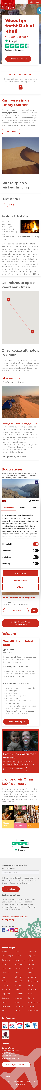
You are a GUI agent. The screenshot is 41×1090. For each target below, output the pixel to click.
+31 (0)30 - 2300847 (17, 1065)
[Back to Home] (8, 5)
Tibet (30, 994)
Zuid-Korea (33, 1011)
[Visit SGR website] (5, 1025)
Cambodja (6, 969)
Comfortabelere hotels (13, 382)
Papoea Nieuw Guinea (31, 960)
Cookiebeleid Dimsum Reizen (15, 917)
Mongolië (19, 994)
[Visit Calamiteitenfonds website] (27, 1025)
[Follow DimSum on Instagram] (12, 930)
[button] (6, 205)
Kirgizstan (19, 964)
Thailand (32, 990)
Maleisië (18, 981)
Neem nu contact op (15, 769)
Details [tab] (22, 507)
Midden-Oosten (18, 987)
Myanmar (19, 998)
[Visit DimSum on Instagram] (5, 1076)
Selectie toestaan (20, 580)
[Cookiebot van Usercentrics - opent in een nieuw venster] (29, 501)
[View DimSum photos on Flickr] (8, 930)
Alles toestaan (20, 573)
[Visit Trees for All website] (34, 1025)
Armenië (5, 952)
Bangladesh (7, 960)
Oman (17, 1011)
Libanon (18, 977)
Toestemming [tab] (8, 507)
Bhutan (5, 964)
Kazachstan (20, 960)
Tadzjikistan (33, 981)
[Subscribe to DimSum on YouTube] (16, 930)
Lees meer (11, 132)
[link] (8, 816)
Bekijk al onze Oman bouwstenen (20, 623)
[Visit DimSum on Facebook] (4, 930)
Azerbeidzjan (7, 956)
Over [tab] (34, 507)
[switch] (36, 550)
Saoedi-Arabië (31, 971)
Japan (17, 952)
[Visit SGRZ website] (13, 1025)
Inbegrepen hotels (11, 378)
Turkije (31, 998)
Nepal (17, 1002)
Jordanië (18, 956)
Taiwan (31, 985)
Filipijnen (6, 994)
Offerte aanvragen (18, 59)
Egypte (5, 985)
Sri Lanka (32, 977)
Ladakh (18, 969)
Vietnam (32, 1006)
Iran (3, 1011)
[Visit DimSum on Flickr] (9, 1076)
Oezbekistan (20, 1006)
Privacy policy (8, 920)
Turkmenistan (33, 1002)
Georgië (5, 998)
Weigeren (20, 587)
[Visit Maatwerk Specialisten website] (5, 1034)
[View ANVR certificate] (20, 1025)
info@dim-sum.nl (11, 1058)
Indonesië (6, 1006)
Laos (17, 973)
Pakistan (32, 952)
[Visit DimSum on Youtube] (7, 1076)
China (4, 981)
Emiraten (6, 990)
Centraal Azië (5, 975)
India (4, 1002)
